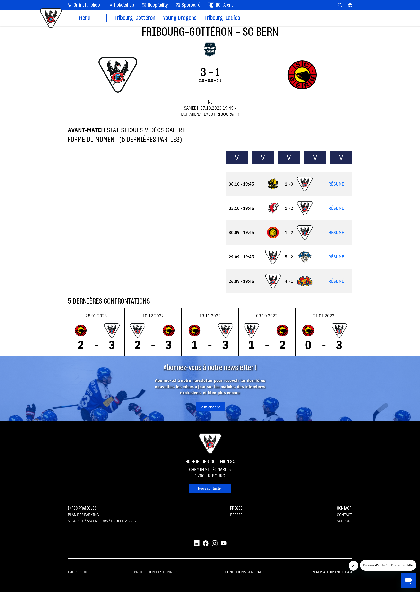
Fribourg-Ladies (222, 18)
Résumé (336, 184)
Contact (344, 514)
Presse (236, 514)
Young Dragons (180, 18)
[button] (350, 5)
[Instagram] (215, 543)
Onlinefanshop (86, 5)
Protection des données (156, 571)
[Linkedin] (197, 543)
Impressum (78, 571)
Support (344, 520)
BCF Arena (224, 5)
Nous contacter (210, 488)
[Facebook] (206, 543)
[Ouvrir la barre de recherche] (340, 5)
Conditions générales (245, 571)
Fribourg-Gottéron (134, 18)
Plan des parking (83, 514)
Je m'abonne (210, 407)
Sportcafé (190, 5)
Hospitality (157, 5)
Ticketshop (123, 5)
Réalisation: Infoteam (332, 571)
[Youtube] (224, 543)
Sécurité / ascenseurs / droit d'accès (102, 520)
